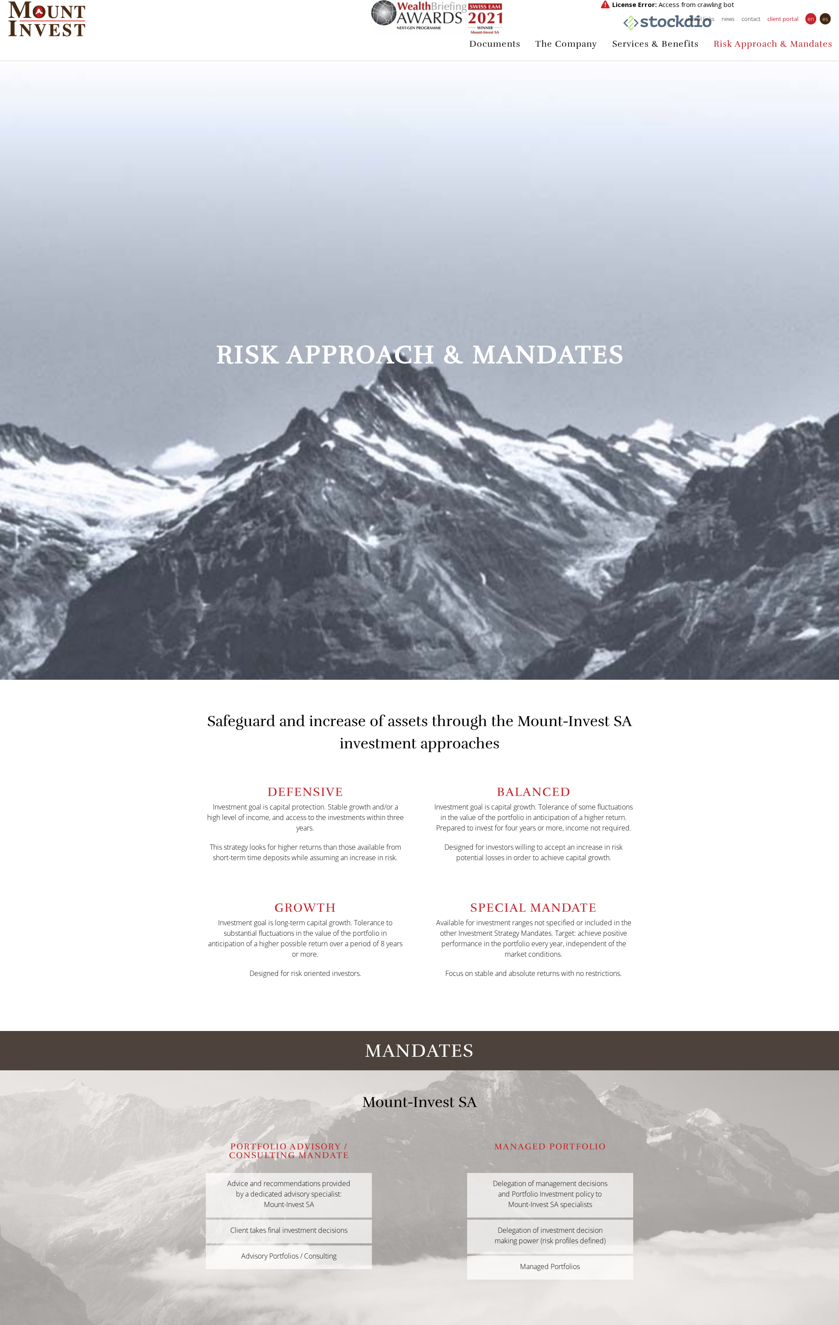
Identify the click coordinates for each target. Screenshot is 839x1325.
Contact (751, 19)
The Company (566, 43)
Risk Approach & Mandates (773, 43)
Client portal (782, 19)
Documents (494, 43)
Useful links (700, 19)
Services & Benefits (655, 43)
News (728, 19)
